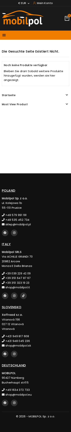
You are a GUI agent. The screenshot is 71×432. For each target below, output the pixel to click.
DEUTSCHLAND (14, 365)
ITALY (6, 244)
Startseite (8, 95)
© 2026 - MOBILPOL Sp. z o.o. (35, 416)
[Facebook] (5, 233)
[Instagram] (14, 233)
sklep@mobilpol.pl (18, 224)
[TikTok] (23, 296)
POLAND (8, 190)
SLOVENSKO (11, 307)
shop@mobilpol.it (17, 287)
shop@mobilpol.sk (18, 345)
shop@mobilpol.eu (18, 394)
